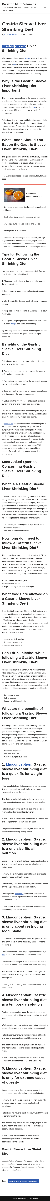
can (34, 107)
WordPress (33, 1198)
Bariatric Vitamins (11, 35)
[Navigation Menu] (45, 7)
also (3, 955)
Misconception (18, 764)
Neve (14, 1198)
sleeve (20, 46)
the (14, 64)
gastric (8, 46)
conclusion (8, 424)
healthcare (19, 894)
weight (13, 324)
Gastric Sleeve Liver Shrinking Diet (23, 1181)
